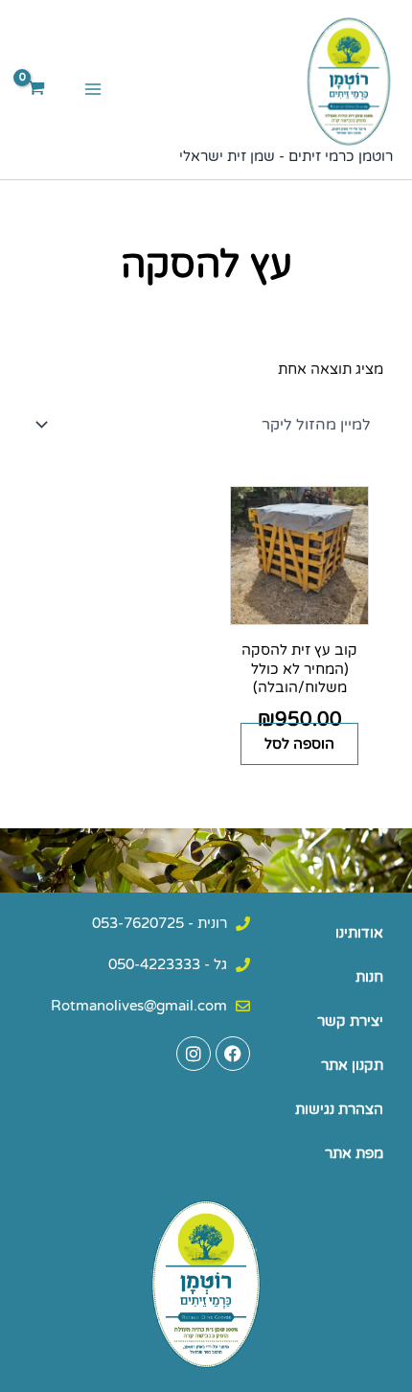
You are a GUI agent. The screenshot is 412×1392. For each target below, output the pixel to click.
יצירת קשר (350, 1021)
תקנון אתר (352, 1065)
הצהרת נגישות (339, 1110)
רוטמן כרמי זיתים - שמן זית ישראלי (286, 157)
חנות (369, 977)
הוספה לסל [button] (299, 744)
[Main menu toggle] (93, 89)
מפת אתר (354, 1154)
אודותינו (359, 933)
